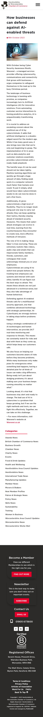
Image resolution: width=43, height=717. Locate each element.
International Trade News (16, 476)
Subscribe (21, 601)
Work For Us (17, 689)
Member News (11, 484)
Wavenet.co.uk (13, 422)
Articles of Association (21, 687)
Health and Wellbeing (15, 465)
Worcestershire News (15, 522)
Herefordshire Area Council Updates (21, 468)
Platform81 (29, 709)
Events (8, 457)
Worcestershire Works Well (17, 526)
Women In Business (14, 514)
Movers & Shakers (13, 488)
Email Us (21, 615)
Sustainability (11, 507)
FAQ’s (28, 689)
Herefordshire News (14, 472)
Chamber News (12, 449)
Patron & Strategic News (16, 495)
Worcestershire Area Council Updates (22, 518)
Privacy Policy (21, 684)
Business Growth (13, 445)
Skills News (10, 503)
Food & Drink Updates (15, 461)
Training (9, 511)
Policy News (10, 499)
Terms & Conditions (21, 681)
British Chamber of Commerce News (21, 442)
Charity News (11, 453)
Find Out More (21, 574)
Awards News (11, 438)
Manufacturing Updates (15, 480)
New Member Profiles (15, 491)
